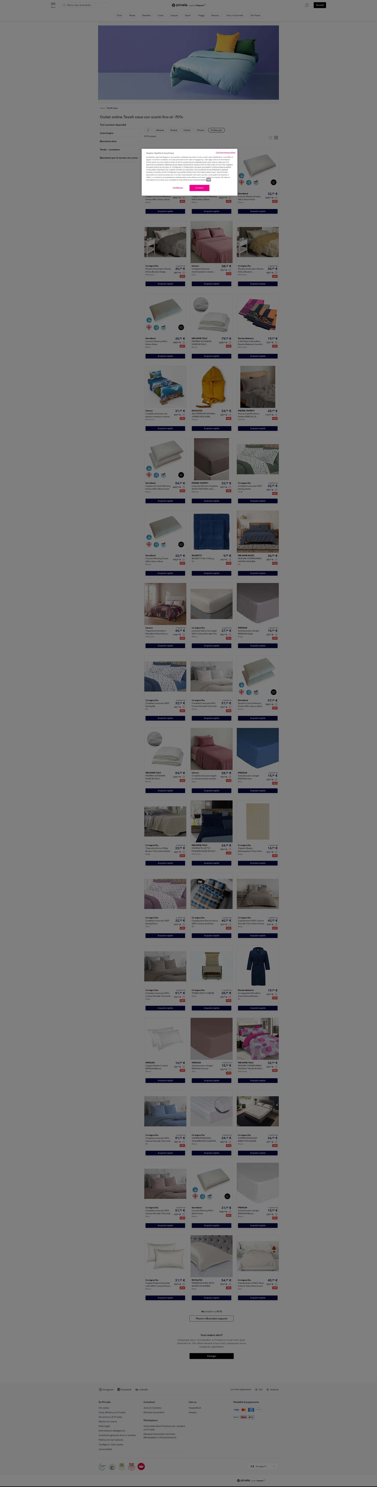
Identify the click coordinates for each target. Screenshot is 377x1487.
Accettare (199, 188)
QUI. (208, 180)
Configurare (178, 188)
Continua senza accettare (225, 152)
